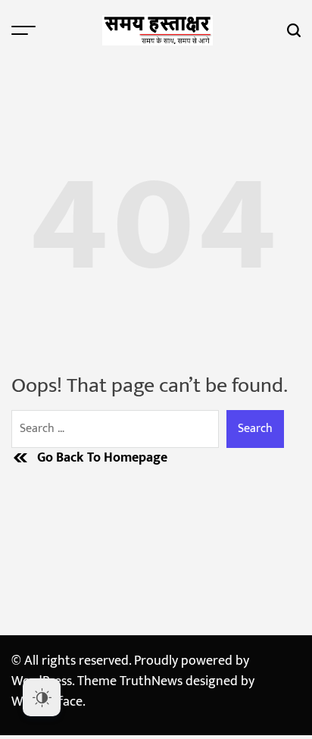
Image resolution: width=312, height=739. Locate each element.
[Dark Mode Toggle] (42, 697)
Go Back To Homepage (102, 458)
